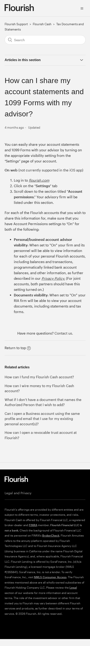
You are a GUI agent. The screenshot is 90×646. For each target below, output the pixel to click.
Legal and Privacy (18, 493)
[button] (82, 8)
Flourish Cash (42, 24)
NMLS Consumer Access (50, 577)
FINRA (33, 525)
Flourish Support (16, 24)
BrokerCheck (50, 535)
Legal (73, 587)
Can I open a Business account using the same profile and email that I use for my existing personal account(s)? (42, 418)
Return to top (15, 348)
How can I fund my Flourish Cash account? (39, 377)
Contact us (63, 333)
